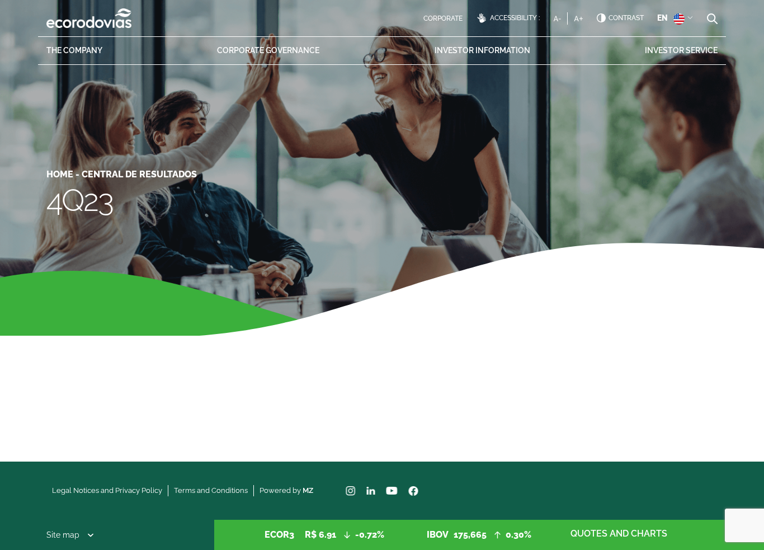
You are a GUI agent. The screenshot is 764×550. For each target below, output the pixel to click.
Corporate (443, 18)
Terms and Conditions (211, 490)
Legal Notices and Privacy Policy (107, 490)
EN (662, 17)
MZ (308, 490)
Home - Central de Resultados (121, 174)
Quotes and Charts (618, 533)
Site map (62, 534)
